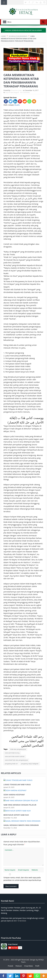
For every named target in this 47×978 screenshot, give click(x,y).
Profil (37, 966)
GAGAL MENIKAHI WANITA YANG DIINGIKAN (21, 825)
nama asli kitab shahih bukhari (14, 756)
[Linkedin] (15, 101)
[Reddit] (25, 101)
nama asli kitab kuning (12, 753)
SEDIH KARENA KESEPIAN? (14, 794)
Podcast (19, 966)
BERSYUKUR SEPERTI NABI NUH (16, 815)
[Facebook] (6, 101)
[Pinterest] (20, 101)
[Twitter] (10, 101)
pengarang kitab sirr (11, 764)
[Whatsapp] (29, 101)
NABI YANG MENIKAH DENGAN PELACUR (19, 805)
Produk (10, 966)
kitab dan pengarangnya (18, 749)
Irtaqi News (28, 966)
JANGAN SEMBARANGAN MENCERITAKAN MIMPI (23, 30)
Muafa (17, 105)
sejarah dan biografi (12, 92)
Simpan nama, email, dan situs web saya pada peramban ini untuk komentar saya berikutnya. (22, 878)
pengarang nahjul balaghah (29, 764)
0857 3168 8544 (19, 921)
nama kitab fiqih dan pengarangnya (16, 760)
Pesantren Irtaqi (16, 90)
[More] (34, 101)
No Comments (25, 92)
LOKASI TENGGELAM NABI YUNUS (17, 784)
